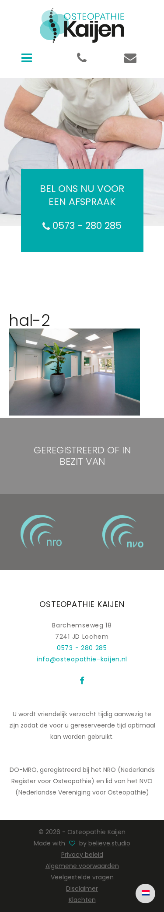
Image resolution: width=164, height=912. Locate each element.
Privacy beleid (82, 854)
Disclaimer (82, 888)
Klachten (82, 899)
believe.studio (109, 843)
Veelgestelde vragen (82, 877)
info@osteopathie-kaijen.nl (82, 659)
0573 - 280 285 (86, 225)
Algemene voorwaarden (82, 866)
